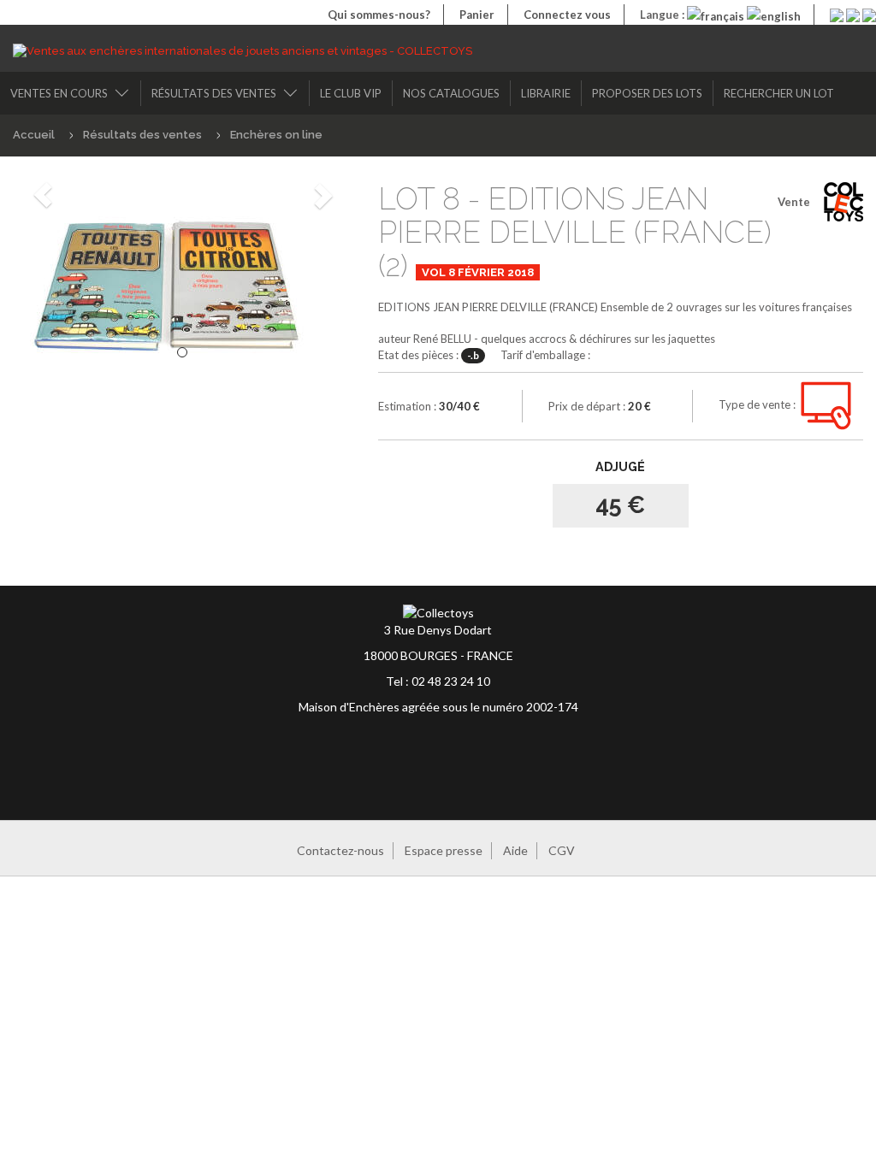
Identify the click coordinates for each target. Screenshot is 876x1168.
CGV (561, 850)
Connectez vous (567, 14)
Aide (515, 850)
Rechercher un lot (779, 93)
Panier (476, 14)
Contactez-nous (340, 850)
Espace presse (443, 850)
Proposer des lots (647, 93)
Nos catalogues (451, 93)
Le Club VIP (351, 93)
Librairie (546, 93)
